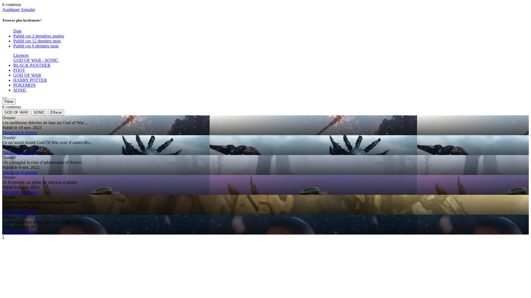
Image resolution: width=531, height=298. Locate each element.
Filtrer (9, 102)
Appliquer (11, 9)
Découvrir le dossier (19, 132)
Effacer (56, 112)
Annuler (28, 9)
